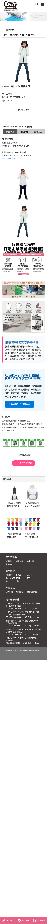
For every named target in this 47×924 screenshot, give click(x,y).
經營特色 (19, 561)
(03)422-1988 (14, 626)
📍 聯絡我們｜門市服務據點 (19, 404)
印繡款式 (10, 588)
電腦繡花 (19, 592)
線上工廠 (30, 561)
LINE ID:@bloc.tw (30, 608)
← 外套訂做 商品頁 (23, 463)
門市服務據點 (12, 599)
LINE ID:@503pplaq (31, 617)
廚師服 (29, 575)
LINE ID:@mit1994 (30, 634)
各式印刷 (9, 592)
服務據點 (10, 921)
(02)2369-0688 (15, 617)
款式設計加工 (32, 592)
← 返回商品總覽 (23, 455)
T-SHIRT (9, 575)
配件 (28, 578)
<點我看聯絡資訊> (9, 159)
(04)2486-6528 (15, 634)
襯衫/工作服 (10, 578)
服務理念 (9, 561)
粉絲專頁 (41, 921)
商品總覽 (10, 30)
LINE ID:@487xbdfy (31, 626)
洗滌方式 (38, 132)
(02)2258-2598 (15, 608)
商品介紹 (10, 132)
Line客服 (25, 921)
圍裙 (18, 578)
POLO (18, 575)
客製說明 (24, 132)
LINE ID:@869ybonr (31, 643)
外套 (18, 581)
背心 (7, 581)
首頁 (6, 35)
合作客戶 (9, 564)
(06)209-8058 (14, 643)
